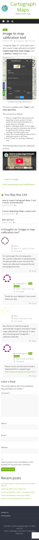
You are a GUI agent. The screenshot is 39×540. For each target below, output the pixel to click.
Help (5, 30)
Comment (5, 393)
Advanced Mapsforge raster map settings (15, 495)
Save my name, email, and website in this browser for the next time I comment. (17, 463)
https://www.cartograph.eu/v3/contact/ (20, 372)
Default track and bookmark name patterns (16, 499)
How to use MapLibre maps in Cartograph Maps (18, 492)
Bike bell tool (8, 219)
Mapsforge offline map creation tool (13, 489)
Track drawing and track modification (18, 186)
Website (4, 447)
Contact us (5, 512)
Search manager (10, 179)
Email (4, 435)
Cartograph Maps (23, 7)
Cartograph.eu (20, 41)
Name (4, 423)
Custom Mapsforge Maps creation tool (19, 211)
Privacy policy (6, 516)
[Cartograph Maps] (3, 21)
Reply (34, 271)
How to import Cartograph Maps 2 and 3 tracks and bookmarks (19, 201)
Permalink (18, 251)
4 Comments (31, 41)
